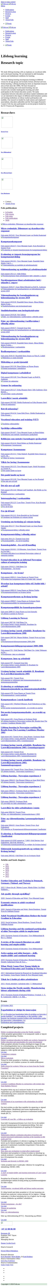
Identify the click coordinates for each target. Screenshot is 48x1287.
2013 (7, 876)
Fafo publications (11, 218)
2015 (7, 874)
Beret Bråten (15, 1257)
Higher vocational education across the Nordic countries (20, 1032)
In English (9, 212)
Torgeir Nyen (10, 204)
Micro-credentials (7, 1058)
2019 (7, 870)
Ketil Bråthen (28, 1257)
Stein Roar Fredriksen (8, 1261)
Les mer (4, 1038)
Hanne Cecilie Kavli (8, 1243)
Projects (8, 14)
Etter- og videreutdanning (10, 1212)
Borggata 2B (5, 1233)
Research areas (10, 12)
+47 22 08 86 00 (8, 1229)
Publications (9, 10)
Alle (6, 864)
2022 (7, 866)
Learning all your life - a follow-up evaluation (17, 1119)
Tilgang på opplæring (8, 1208)
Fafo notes (9, 216)
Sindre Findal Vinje (7, 1265)
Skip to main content (8, 2)
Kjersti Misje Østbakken (9, 1251)
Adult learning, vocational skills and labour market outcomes (22, 1188)
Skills (7, 220)
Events (7, 16)
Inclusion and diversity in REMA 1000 (14, 1161)
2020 (7, 868)
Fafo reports (9, 214)
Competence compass (8, 1054)
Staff (7, 18)
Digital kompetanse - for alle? (11, 1204)
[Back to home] (8, 4)
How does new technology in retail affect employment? (20, 1151)
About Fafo (9, 20)
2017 (7, 872)
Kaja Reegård (6, 1257)
